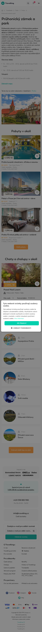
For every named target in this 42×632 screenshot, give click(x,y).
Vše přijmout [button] (22, 323)
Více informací (19, 318)
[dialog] (21, 316)
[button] (21, 328)
